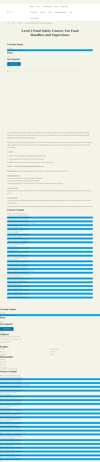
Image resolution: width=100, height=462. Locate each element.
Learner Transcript (34, 18)
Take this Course (14, 64)
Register (32, 6)
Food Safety (20, 23)
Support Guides (64, 6)
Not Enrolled (10, 48)
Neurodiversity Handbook (60, 12)
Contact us (42, 12)
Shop (70, 12)
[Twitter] (4, 344)
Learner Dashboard (46, 6)
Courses (56, 6)
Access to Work (33, 12)
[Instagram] (7, 344)
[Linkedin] (10, 344)
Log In (9, 66)
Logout (49, 12)
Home (38, 6)
